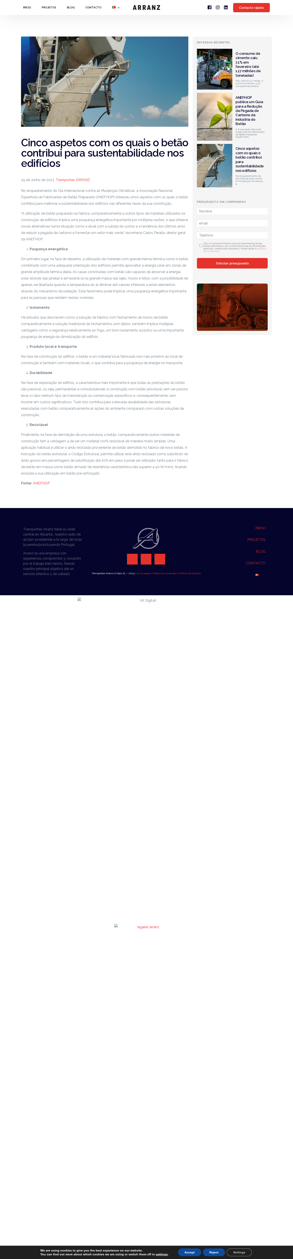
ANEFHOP (41, 483)
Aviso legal (143, 573)
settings (162, 1254)
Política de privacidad (165, 573)
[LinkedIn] (226, 7)
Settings (239, 1252)
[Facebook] (209, 7)
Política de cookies (190, 573)
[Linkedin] (159, 559)
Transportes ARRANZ (73, 180)
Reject (214, 1252)
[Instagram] (218, 7)
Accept (189, 1252)
